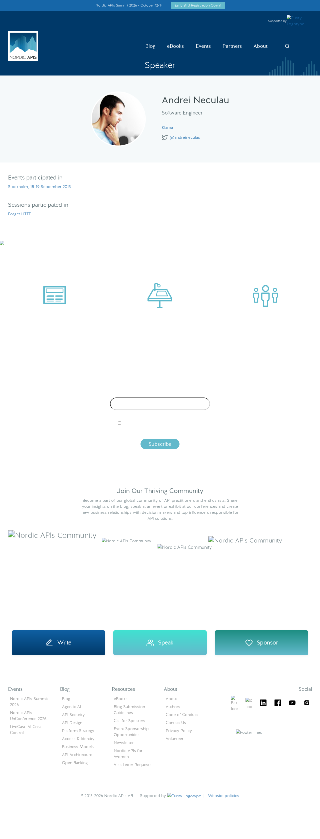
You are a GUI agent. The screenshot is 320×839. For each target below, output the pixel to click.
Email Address (160, 393)
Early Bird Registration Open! (198, 5)
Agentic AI (71, 706)
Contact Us (176, 722)
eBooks (175, 46)
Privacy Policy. (238, 431)
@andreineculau (185, 137)
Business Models (78, 746)
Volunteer (175, 738)
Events (203, 46)
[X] (234, 704)
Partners (232, 46)
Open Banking (75, 762)
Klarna (167, 127)
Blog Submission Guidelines (129, 709)
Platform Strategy (78, 730)
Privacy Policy (179, 730)
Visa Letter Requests (133, 764)
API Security (73, 714)
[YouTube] (292, 703)
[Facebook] (277, 703)
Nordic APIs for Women (128, 753)
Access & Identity (78, 738)
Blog (150, 46)
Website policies (223, 795)
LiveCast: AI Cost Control (25, 729)
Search (287, 46)
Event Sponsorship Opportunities (131, 731)
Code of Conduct (182, 714)
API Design (72, 722)
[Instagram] (307, 703)
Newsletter (124, 742)
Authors (173, 706)
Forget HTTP (19, 213)
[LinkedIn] (263, 703)
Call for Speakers (129, 720)
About (261, 46)
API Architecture (77, 754)
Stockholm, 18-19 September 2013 (39, 186)
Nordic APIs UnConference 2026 (28, 715)
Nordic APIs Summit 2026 (29, 701)
